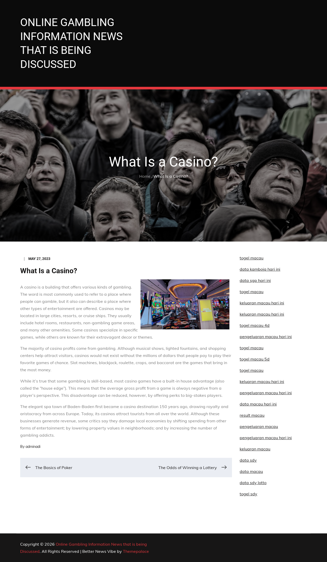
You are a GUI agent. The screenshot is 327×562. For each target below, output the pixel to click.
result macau (252, 415)
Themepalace (136, 551)
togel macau (251, 370)
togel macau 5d (255, 359)
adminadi (33, 446)
